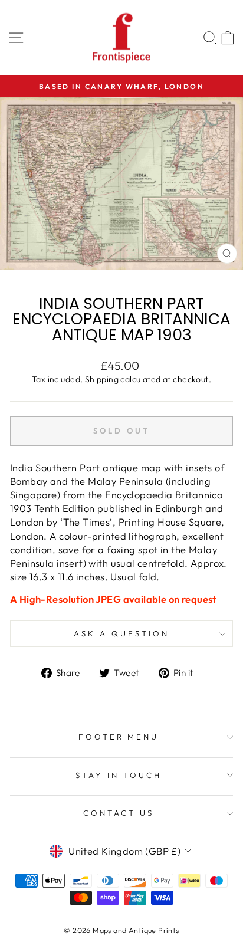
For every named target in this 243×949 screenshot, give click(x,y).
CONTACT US (118, 812)
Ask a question (121, 633)
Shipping (102, 379)
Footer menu (118, 736)
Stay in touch (118, 775)
